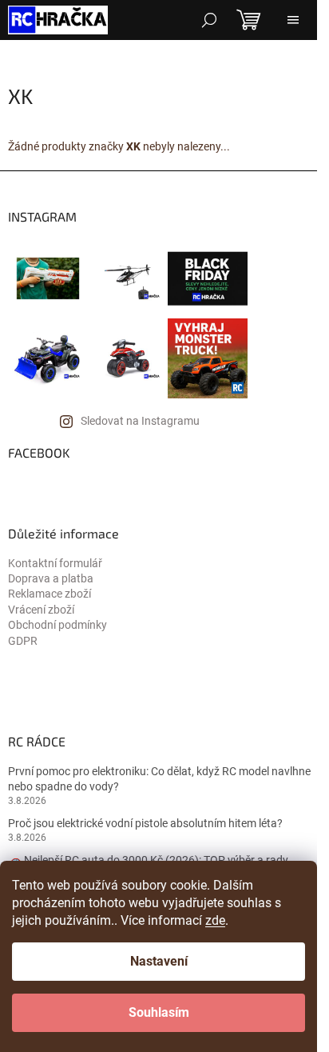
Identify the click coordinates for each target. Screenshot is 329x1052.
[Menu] (293, 20)
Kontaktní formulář (55, 563)
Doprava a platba (50, 578)
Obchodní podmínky (57, 624)
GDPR (23, 640)
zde (215, 920)
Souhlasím (159, 1012)
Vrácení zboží (41, 609)
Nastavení (159, 961)
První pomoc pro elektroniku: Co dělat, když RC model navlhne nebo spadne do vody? (159, 779)
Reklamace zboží (49, 593)
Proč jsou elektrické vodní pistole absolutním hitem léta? (145, 823)
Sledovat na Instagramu (140, 420)
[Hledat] (209, 20)
